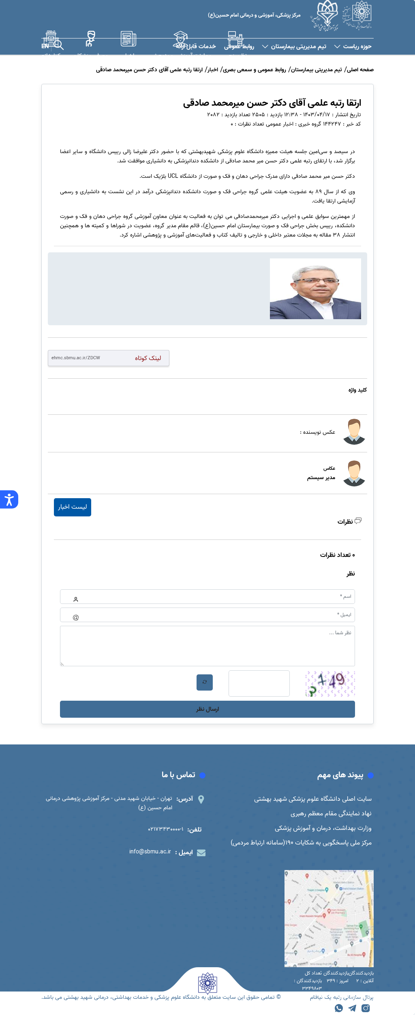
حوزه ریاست (357, 46)
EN (45, 46)
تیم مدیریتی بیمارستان (298, 46)
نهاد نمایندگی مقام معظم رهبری (331, 813)
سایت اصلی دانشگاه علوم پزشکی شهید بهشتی (313, 799)
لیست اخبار (72, 507)
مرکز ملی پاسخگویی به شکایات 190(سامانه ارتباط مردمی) (301, 843)
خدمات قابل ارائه (196, 46)
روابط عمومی (239, 46)
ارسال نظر (207, 709)
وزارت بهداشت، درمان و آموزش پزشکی (323, 828)
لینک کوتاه (148, 358)
